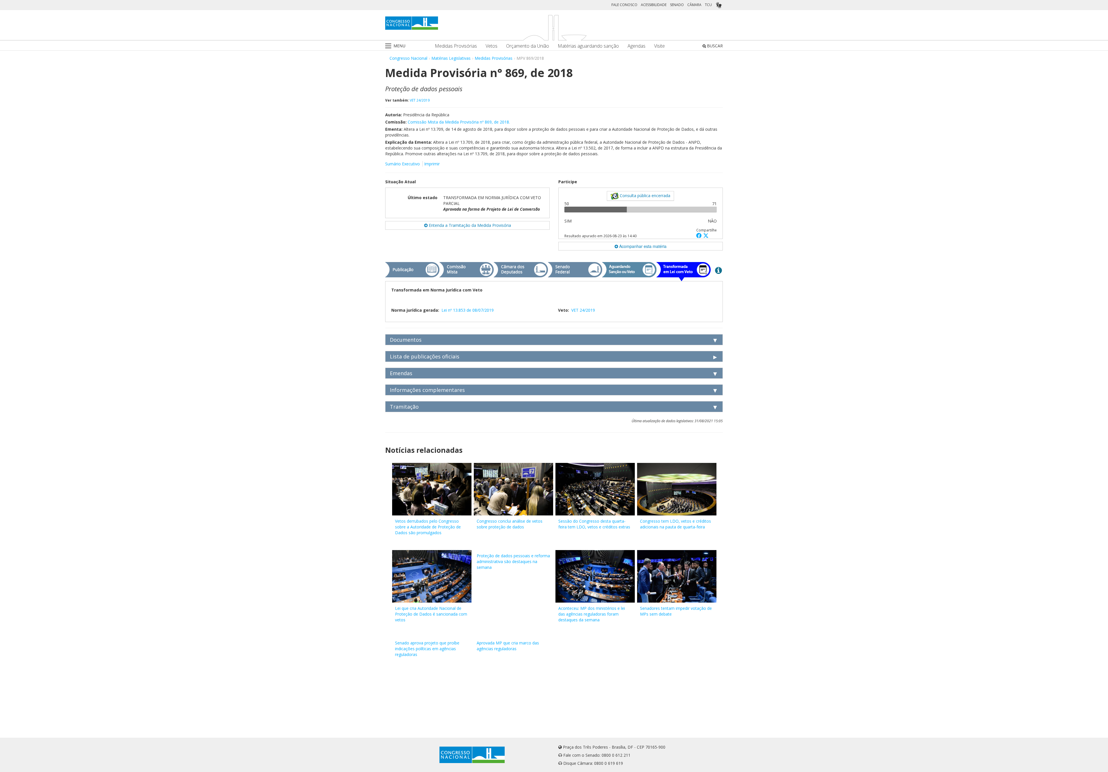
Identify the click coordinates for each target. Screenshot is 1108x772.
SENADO (677, 4)
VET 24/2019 (420, 100)
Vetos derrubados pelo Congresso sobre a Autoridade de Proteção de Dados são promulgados (428, 526)
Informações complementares (427, 389)
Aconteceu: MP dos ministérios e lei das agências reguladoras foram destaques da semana (591, 614)
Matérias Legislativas (451, 58)
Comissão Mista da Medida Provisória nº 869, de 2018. (459, 122)
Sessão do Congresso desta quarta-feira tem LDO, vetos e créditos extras (594, 524)
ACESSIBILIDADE (654, 4)
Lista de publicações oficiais (424, 356)
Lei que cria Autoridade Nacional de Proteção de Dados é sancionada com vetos (431, 614)
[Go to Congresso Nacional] (411, 23)
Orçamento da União (527, 46)
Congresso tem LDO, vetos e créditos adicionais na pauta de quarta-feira (675, 524)
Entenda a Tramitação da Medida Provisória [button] (469, 225)
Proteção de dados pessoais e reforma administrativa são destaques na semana (513, 561)
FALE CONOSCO (624, 4)
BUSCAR (714, 45)
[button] (699, 235)
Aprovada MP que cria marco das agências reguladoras (508, 645)
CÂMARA (694, 4)
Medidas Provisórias (456, 46)
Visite (659, 46)
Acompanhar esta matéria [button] (642, 246)
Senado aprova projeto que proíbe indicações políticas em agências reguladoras (427, 648)
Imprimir (432, 164)
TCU (708, 4)
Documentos (406, 339)
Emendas (401, 373)
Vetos (491, 46)
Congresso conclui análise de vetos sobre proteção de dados (509, 524)
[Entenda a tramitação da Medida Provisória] (718, 270)
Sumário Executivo (402, 164)
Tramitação (404, 406)
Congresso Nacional (408, 58)
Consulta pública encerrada (644, 195)
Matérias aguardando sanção (588, 46)
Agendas (636, 46)
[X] (706, 235)
